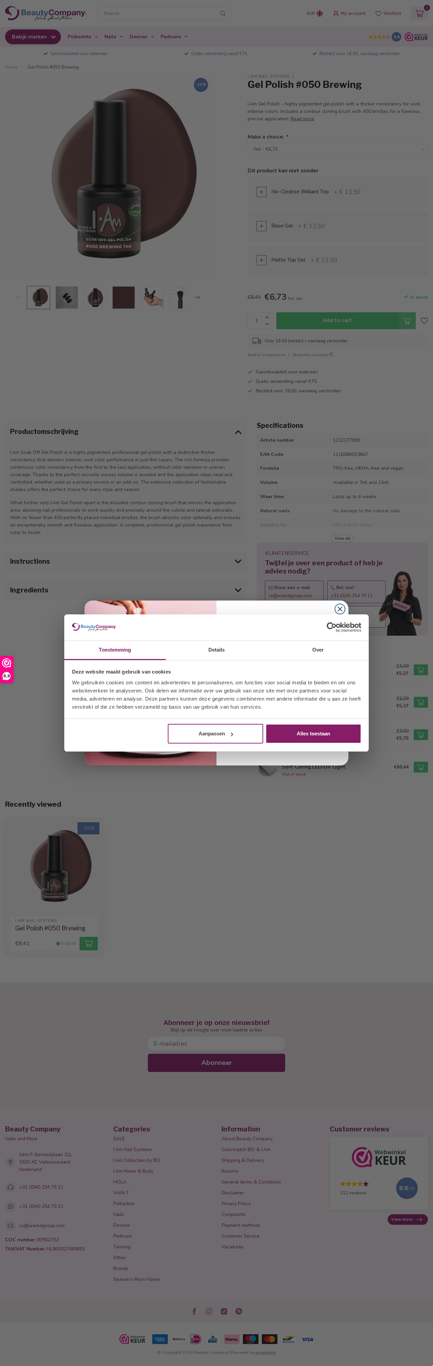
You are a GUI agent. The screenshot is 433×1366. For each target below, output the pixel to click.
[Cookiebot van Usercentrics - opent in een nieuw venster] (331, 628)
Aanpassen (212, 733)
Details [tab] (216, 650)
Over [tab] (318, 650)
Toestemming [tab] (115, 650)
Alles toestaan (313, 733)
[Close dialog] (340, 609)
